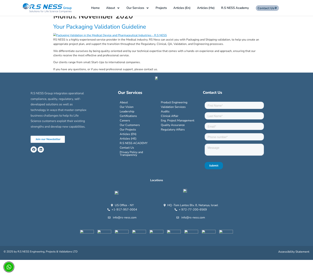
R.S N (21, 251)
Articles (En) (182, 8)
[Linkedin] (41, 149)
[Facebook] (34, 149)
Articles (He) (206, 8)
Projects (161, 8)
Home (95, 8)
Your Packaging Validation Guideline (99, 27)
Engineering (37, 251)
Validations (65, 251)
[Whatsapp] (9, 267)
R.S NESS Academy (235, 8)
